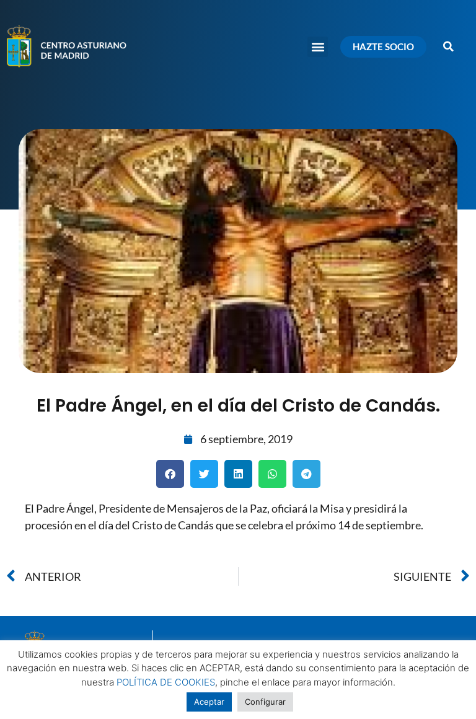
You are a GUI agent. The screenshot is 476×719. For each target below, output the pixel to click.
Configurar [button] (265, 702)
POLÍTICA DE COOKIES (166, 682)
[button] (317, 47)
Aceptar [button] (209, 702)
